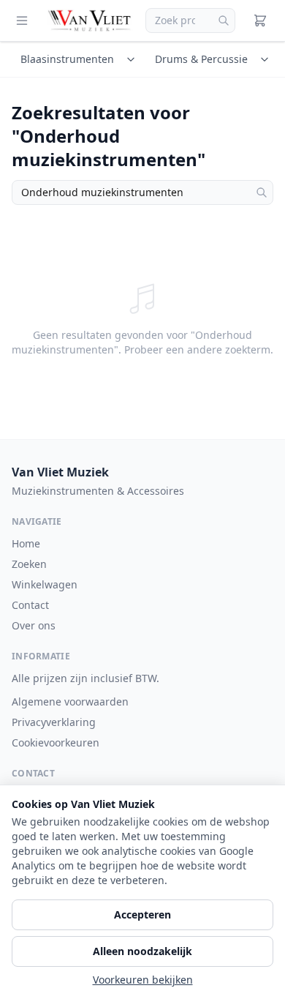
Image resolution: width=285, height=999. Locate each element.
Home (26, 543)
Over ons (34, 625)
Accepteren (142, 914)
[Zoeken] (223, 20)
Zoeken (29, 564)
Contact (30, 605)
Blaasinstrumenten (67, 59)
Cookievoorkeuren (55, 742)
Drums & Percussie (201, 59)
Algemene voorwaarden (70, 701)
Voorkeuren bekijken (143, 980)
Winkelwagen (44, 584)
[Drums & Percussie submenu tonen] (266, 59)
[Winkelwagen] (260, 20)
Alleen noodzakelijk (142, 951)
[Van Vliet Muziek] (90, 20)
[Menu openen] (22, 20)
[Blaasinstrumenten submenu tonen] (133, 59)
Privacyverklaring (54, 722)
